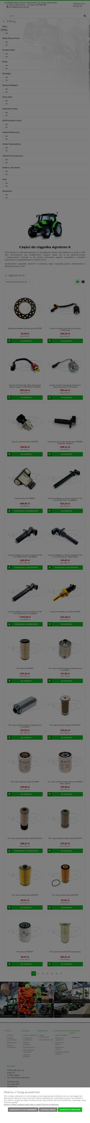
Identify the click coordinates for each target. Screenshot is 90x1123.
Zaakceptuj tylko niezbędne (23, 1110)
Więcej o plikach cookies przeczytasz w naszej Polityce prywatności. (31, 1104)
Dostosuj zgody (48, 1110)
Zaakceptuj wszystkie (70, 1110)
